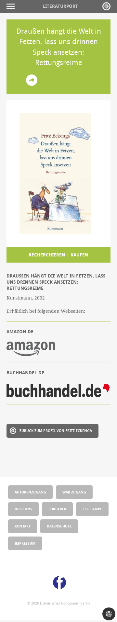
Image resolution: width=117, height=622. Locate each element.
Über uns (23, 508)
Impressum (25, 543)
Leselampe (92, 508)
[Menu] (12, 6)
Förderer (57, 508)
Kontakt (23, 526)
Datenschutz (59, 526)
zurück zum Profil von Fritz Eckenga (56, 430)
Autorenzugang (30, 492)
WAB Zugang (74, 492)
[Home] (106, 6)
